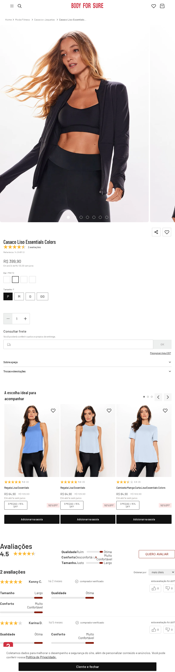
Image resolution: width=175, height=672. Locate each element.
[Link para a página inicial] (8, 20)
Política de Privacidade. (41, 657)
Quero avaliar (156, 560)
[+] (25, 325)
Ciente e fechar (87, 667)
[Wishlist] (153, 6)
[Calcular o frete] (162, 350)
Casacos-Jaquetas (44, 19)
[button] (30, 296)
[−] (7, 325)
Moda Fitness (22, 19)
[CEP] (78, 345)
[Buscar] (19, 6)
